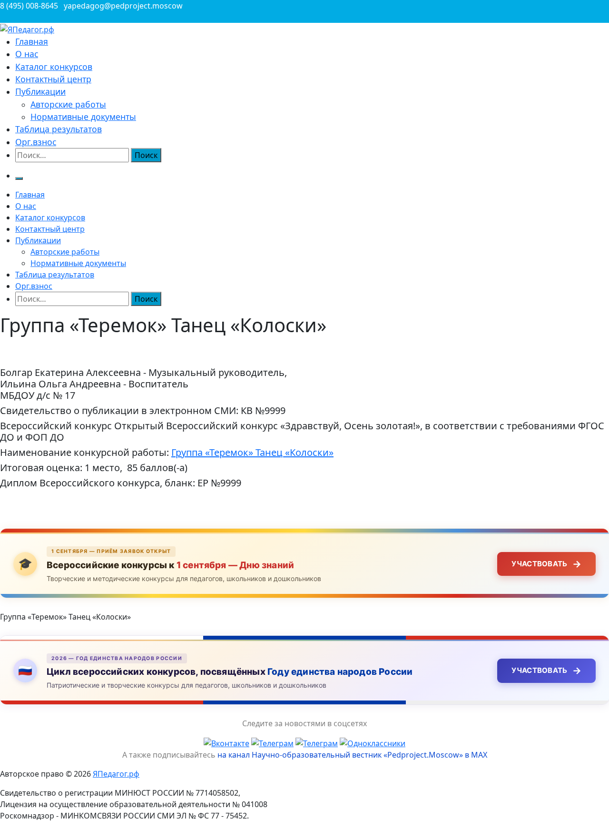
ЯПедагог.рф (116, 774)
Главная (31, 41)
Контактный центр (53, 79)
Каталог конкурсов (53, 66)
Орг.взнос (35, 142)
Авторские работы (68, 104)
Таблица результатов (58, 129)
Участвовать (546, 564)
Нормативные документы (83, 116)
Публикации (40, 91)
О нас (26, 53)
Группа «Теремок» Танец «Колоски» (252, 452)
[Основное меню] (19, 178)
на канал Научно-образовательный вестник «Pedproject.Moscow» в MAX (352, 755)
